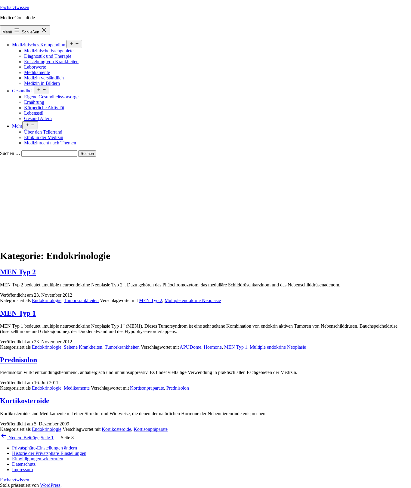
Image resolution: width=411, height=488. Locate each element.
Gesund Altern (38, 118)
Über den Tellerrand (43, 131)
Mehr (17, 125)
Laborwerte (35, 66)
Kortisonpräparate (147, 388)
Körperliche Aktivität (44, 107)
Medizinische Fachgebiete (48, 50)
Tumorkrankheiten (81, 300)
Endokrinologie (46, 300)
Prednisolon (18, 360)
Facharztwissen (14, 7)
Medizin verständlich (44, 77)
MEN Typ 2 (18, 272)
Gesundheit (23, 90)
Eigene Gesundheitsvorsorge (51, 96)
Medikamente (37, 72)
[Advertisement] (205, 202)
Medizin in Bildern (42, 83)
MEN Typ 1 (18, 313)
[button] (44, 447)
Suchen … (10, 153)
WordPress (50, 485)
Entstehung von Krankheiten (51, 61)
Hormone (213, 347)
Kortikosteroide (24, 401)
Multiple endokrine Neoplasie (193, 300)
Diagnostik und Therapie (47, 56)
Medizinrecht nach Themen (50, 142)
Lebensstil (33, 113)
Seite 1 (47, 437)
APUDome (190, 347)
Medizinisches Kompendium (39, 44)
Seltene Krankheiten (83, 347)
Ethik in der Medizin (43, 137)
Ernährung (34, 102)
